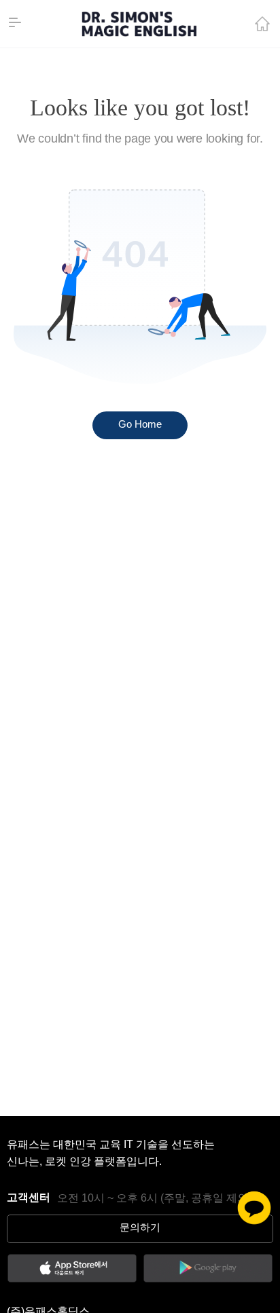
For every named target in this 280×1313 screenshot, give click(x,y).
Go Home (140, 425)
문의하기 (140, 1228)
